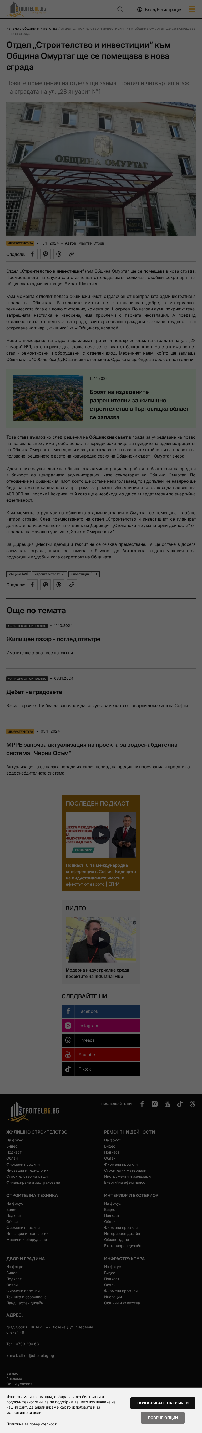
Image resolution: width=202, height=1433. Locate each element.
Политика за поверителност (31, 1424)
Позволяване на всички (163, 1403)
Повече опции (163, 1418)
